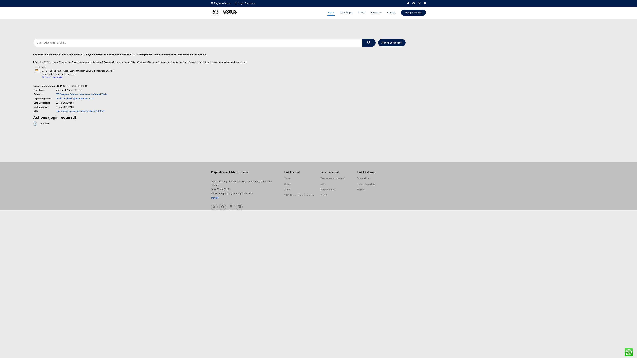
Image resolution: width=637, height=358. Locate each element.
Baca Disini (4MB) (53, 77)
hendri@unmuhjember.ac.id (80, 98)
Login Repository (247, 3)
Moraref (361, 189)
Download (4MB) (72, 77)
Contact (391, 12)
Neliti (323, 184)
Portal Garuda (327, 189)
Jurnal (287, 189)
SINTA (323, 195)
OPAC (361, 12)
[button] (35, 123)
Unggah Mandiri (413, 12)
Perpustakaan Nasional (332, 178)
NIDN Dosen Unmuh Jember (299, 195)
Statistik (215, 197)
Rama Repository (366, 184)
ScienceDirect (364, 178)
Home (331, 12)
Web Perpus (346, 12)
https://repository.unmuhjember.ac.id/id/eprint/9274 (80, 111)
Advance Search (391, 42)
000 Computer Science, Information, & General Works (81, 94)
